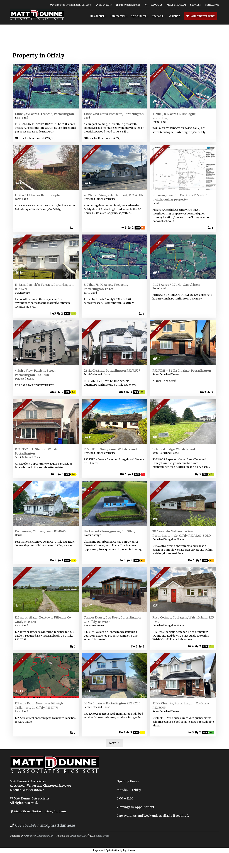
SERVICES (195, 4)
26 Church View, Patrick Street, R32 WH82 (113, 195)
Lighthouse (129, 850)
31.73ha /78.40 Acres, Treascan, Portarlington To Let (106, 287)
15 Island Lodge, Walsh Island (173, 449)
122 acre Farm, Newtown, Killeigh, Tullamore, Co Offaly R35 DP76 (39, 705)
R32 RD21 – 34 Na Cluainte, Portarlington (181, 370)
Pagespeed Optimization (106, 850)
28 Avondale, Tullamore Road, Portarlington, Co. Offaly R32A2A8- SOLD (181, 533)
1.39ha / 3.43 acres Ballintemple (37, 195)
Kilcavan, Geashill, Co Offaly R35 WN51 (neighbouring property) (179, 197)
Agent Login (102, 835)
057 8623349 (105, 4)
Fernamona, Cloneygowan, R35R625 (40, 531)
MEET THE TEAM (176, 4)
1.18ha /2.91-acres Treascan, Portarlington (114, 114)
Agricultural (138, 16)
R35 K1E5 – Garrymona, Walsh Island (110, 449)
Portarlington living (202, 16)
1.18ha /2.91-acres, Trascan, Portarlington (44, 114)
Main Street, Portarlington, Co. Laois (72, 4)
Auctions (157, 16)
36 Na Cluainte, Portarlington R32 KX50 (112, 703)
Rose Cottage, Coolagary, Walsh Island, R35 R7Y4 (183, 620)
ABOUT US (156, 4)
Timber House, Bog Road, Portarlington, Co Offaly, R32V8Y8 (112, 620)
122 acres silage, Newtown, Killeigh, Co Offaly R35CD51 (43, 620)
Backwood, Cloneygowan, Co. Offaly (109, 531)
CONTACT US (212, 4)
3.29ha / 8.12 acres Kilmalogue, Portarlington (174, 116)
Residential (97, 16)
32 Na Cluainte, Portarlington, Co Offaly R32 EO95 (180, 705)
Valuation (174, 16)
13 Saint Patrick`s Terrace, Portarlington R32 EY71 (44, 287)
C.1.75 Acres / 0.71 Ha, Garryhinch (176, 284)
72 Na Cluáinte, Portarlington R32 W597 (112, 370)
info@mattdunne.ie (129, 4)
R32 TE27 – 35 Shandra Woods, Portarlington (36, 451)
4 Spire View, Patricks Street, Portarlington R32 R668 (35, 373)
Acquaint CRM (45, 835)
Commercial (117, 16)
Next (112, 743)
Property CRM (78, 835)
